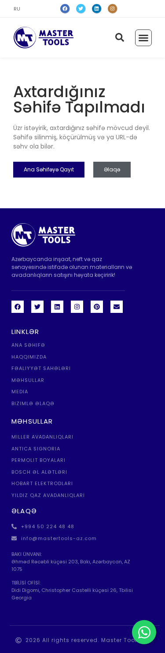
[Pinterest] (97, 307)
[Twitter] (81, 9)
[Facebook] (65, 9)
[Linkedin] (57, 307)
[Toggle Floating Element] (144, 632)
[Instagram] (112, 9)
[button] (143, 37)
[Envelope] (116, 307)
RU (17, 8)
